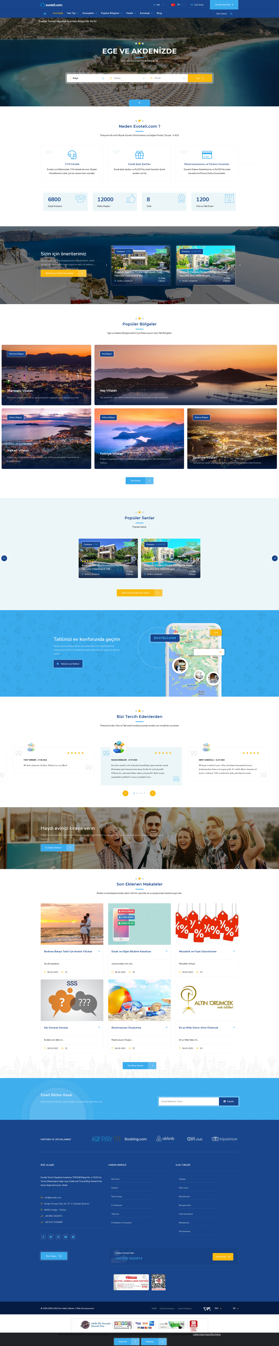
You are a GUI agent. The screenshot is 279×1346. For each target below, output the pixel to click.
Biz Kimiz (115, 1179)
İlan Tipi (71, 13)
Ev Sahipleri (116, 1205)
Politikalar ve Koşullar (121, 1222)
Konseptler (89, 13)
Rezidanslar (184, 1196)
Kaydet (230, 1101)
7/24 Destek (72, 164)
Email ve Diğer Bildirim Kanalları (131, 951)
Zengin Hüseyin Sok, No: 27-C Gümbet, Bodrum (66, 1203)
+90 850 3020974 (53, 1216)
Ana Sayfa (58, 13)
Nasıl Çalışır (116, 1196)
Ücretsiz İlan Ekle (223, 4)
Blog (159, 13)
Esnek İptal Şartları (139, 164)
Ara (198, 78)
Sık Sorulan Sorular (56, 1027)
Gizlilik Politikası (167, 1308)
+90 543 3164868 (53, 1222)
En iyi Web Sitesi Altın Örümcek (198, 1027)
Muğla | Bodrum (124, 281)
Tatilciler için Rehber (69, 664)
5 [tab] (144, 793)
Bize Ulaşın (51, 1256)
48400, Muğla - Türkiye (55, 1209)
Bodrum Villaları (205, 457)
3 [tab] (139, 793)
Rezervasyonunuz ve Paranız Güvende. (207, 164)
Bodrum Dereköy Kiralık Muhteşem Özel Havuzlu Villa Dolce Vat (138, 273)
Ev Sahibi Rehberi (54, 847)
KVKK (154, 1308)
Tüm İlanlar (135, 480)
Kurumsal (145, 13)
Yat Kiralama (184, 1231)
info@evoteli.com (53, 1197)
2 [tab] (136, 793)
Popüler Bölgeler (110, 13)
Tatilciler (115, 1214)
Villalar (182, 1179)
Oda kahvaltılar (186, 1214)
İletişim (114, 1188)
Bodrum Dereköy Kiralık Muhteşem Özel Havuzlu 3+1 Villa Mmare (203, 273)
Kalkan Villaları (18, 450)
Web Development (85, 1308)
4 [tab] (141, 793)
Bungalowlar (185, 1205)
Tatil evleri (183, 1188)
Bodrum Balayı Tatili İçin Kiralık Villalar (68, 951)
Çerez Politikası (185, 1308)
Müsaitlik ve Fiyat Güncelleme (198, 951)
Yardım (130, 13)
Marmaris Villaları (20, 391)
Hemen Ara (221, 1256)
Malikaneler (184, 1222)
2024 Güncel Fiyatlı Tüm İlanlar (59, 273)
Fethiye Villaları (111, 453)
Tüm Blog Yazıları (135, 1065)
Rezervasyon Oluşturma (126, 1027)
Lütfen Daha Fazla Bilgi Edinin (207, 1334)
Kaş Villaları (108, 390)
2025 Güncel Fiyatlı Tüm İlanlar (136, 593)
